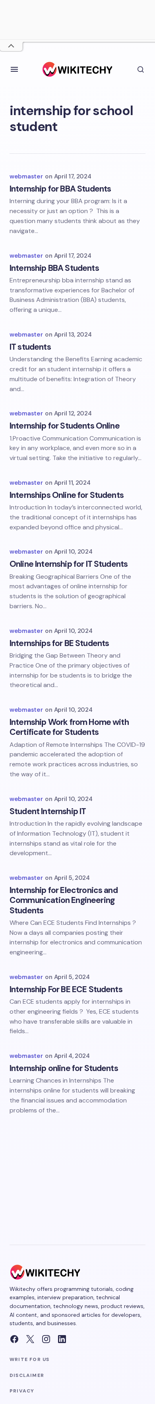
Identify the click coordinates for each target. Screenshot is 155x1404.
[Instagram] (46, 1339)
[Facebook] (14, 1339)
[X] (30, 1339)
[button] (14, 69)
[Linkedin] (62, 1339)
